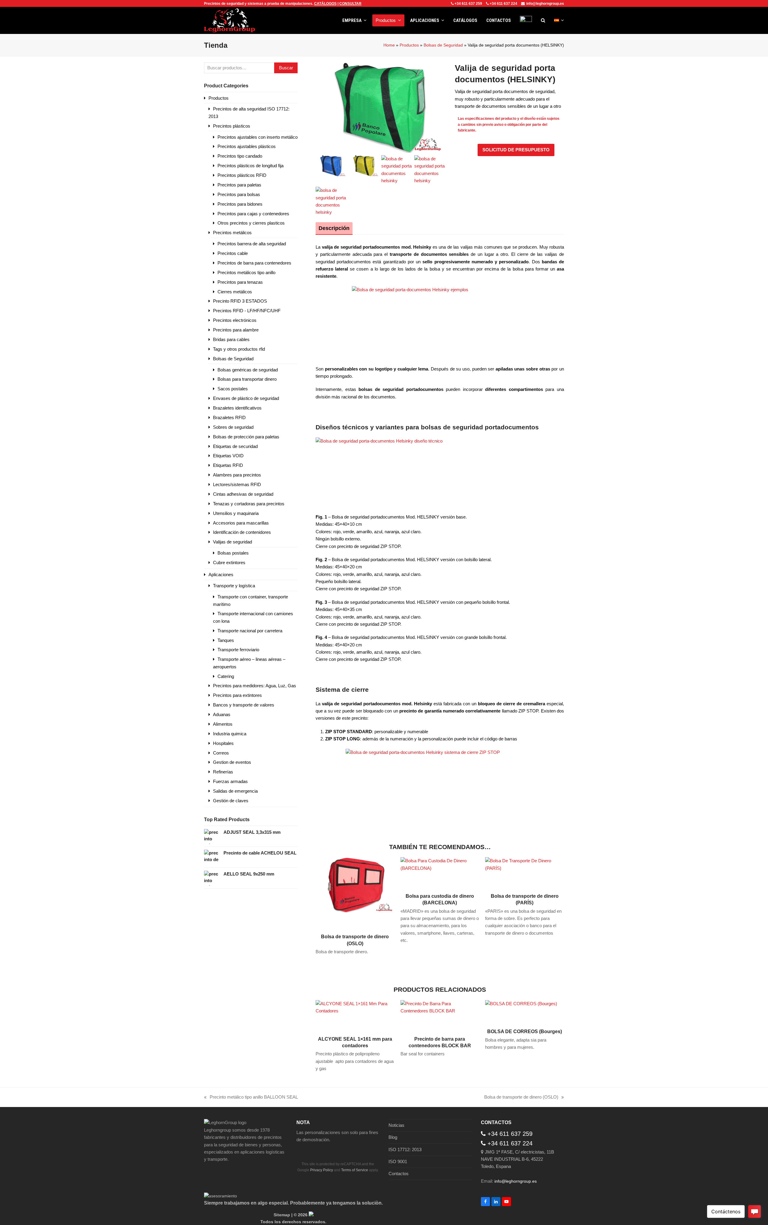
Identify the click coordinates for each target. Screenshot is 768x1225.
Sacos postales (233, 388)
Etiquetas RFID (228, 465)
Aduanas (221, 714)
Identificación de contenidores (242, 532)
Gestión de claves (230, 800)
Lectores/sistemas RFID (237, 484)
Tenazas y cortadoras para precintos (248, 503)
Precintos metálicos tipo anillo (246, 272)
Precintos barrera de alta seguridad (252, 243)
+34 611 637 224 (503, 4)
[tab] (334, 228)
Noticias (396, 1125)
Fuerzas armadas (230, 781)
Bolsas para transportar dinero (247, 379)
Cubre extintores (229, 562)
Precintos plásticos (231, 126)
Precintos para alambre (236, 329)
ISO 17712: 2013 (405, 1149)
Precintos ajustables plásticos (247, 146)
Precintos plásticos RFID (242, 175)
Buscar (286, 67)
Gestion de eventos (232, 762)
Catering (226, 676)
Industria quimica (229, 733)
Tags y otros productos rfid (239, 349)
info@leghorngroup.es (545, 4)
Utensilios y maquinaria (236, 513)
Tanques (226, 640)
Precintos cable (233, 253)
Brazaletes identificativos (237, 407)
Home (389, 45)
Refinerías (223, 771)
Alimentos (222, 724)
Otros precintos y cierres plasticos (251, 222)
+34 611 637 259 (468, 4)
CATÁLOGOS (325, 4)
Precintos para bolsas (239, 194)
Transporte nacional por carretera (250, 630)
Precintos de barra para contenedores (254, 262)
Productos (409, 45)
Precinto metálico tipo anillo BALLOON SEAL (251, 1097)
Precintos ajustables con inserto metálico (258, 137)
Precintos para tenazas (240, 282)
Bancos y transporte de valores (243, 704)
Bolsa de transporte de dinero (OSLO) (521, 1097)
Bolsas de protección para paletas (246, 436)
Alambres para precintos (237, 474)
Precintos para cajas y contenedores (253, 213)
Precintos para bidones (240, 204)
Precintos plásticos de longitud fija (251, 165)
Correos (221, 752)
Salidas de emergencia (235, 791)
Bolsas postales (233, 552)
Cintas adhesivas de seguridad (243, 494)
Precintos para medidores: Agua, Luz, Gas (254, 685)
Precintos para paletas (239, 184)
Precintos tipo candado (240, 156)
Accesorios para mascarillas (241, 522)
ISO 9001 (397, 1161)
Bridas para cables (231, 339)
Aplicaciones (220, 574)
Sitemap (282, 1214)
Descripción (334, 228)
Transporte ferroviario (238, 649)
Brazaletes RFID (229, 417)
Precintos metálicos (232, 232)
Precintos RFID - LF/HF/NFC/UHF (246, 310)
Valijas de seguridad (232, 541)
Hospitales (223, 743)
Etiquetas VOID (228, 455)
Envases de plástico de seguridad (246, 398)
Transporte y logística (234, 585)
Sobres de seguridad (233, 427)
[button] (543, 20)
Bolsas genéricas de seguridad (248, 369)
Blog (392, 1137)
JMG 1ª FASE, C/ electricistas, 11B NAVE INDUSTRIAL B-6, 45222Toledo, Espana (517, 1159)
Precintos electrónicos (234, 320)
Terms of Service (354, 1170)
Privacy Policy (321, 1170)
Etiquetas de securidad (235, 446)
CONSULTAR (350, 4)
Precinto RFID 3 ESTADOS (240, 301)
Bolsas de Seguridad (443, 45)
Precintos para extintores (237, 695)
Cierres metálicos (235, 291)
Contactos (398, 1173)
